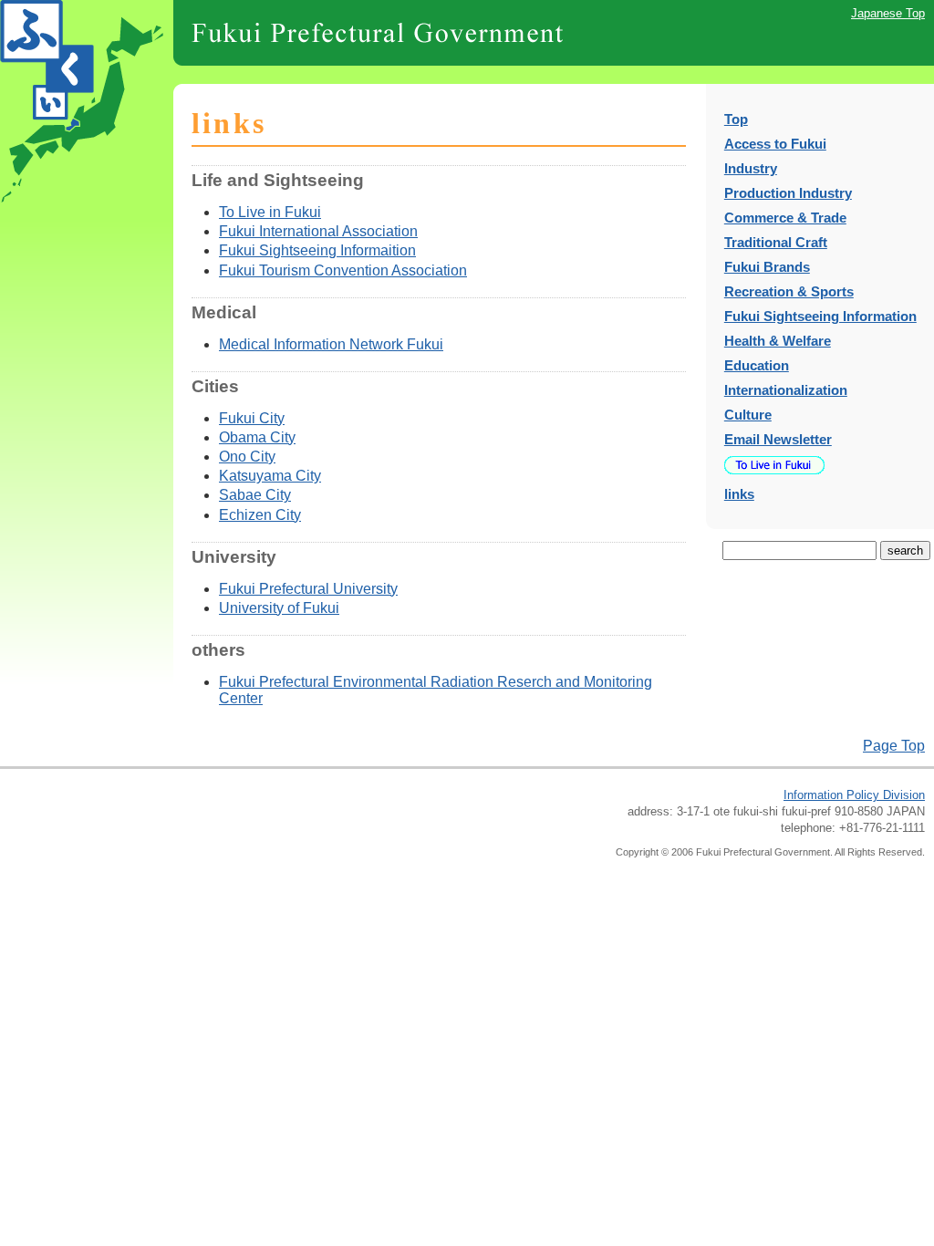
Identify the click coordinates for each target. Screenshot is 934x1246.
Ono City (247, 456)
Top (736, 119)
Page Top (894, 745)
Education (756, 365)
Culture (748, 414)
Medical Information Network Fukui (331, 344)
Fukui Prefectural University (308, 589)
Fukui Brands (767, 267)
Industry (750, 168)
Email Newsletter (778, 439)
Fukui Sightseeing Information (820, 316)
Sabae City (255, 495)
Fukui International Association (318, 231)
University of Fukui (279, 608)
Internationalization (785, 390)
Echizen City (260, 515)
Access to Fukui (775, 143)
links (739, 494)
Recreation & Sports (789, 291)
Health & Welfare (777, 340)
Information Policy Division (854, 795)
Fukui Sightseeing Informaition (317, 250)
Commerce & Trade (785, 217)
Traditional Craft (775, 242)
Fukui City (252, 418)
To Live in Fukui (270, 212)
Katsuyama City (270, 475)
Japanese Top (888, 13)
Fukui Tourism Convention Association (343, 270)
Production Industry (788, 193)
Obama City (257, 437)
